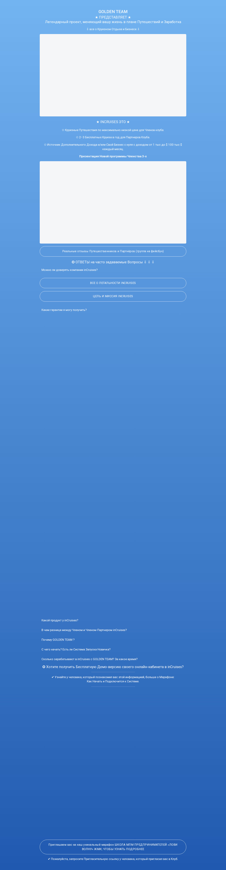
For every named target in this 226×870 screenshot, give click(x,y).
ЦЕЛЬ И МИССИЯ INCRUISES (113, 296)
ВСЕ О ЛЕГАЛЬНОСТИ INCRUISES (113, 283)
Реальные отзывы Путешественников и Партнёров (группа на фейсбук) (113, 251)
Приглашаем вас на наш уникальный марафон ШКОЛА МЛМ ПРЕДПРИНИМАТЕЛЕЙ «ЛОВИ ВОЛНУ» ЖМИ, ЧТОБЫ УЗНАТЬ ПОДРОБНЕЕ (113, 847)
